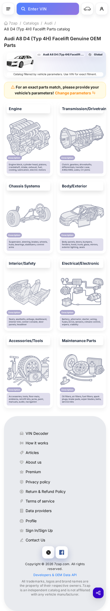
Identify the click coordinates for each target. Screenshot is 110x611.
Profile (31, 520)
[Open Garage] (87, 9)
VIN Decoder (37, 433)
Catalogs (31, 23)
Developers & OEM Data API (55, 575)
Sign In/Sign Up (39, 530)
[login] (102, 9)
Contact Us (35, 540)
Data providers (39, 510)
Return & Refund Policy (46, 491)
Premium (33, 471)
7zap (13, 23)
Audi (48, 23)
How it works (37, 443)
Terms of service (40, 501)
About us (33, 462)
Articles (32, 452)
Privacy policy (38, 482)
